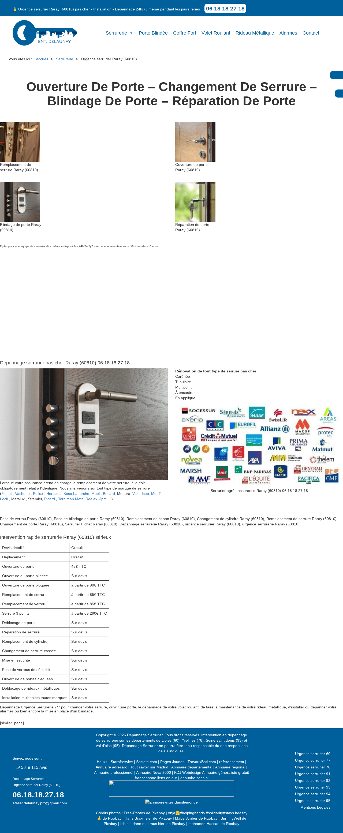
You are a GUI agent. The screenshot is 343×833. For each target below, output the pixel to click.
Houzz (102, 762)
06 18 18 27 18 (225, 8)
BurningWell (231, 818)
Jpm (103, 499)
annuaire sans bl (194, 778)
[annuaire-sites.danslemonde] (171, 802)
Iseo (145, 493)
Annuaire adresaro (111, 767)
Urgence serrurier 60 (312, 754)
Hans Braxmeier (138, 818)
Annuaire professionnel (113, 772)
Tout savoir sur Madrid (149, 767)
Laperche (81, 493)
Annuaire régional (230, 767)
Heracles (53, 493)
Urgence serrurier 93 (312, 787)
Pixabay (158, 813)
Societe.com (146, 762)
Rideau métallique (255, 33)
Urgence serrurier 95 (312, 800)
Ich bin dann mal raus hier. (142, 823)
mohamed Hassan (203, 823)
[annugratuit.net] (171, 788)
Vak (135, 493)
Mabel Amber (186, 818)
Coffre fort (184, 33)
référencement (231, 762)
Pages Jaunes (172, 762)
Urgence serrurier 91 (312, 774)
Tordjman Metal (71, 499)
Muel (95, 493)
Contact (311, 33)
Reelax (91, 499)
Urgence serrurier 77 (312, 760)
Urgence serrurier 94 (312, 794)
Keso (68, 493)
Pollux (38, 493)
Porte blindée (153, 33)
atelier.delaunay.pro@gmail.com (40, 803)
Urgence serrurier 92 (312, 780)
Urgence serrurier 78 (312, 767)
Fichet (6, 493)
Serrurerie (116, 33)
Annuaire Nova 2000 (153, 772)
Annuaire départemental (191, 767)
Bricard (109, 493)
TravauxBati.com (202, 762)
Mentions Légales (315, 807)
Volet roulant (216, 33)
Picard (49, 499)
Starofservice (122, 762)
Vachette (22, 493)
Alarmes (288, 33)
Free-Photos (134, 813)
